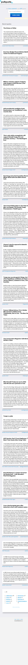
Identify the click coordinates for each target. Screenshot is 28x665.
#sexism (4, 304)
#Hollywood (12, 432)
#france (7, 238)
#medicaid (11, 75)
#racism (3, 46)
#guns (14, 499)
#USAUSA (4, 75)
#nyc (7, 410)
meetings (8, 599)
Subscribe (16, 15)
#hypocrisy (13, 271)
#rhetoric (14, 238)
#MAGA (9, 46)
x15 (9, 601)
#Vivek (6, 129)
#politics (4, 238)
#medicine (4, 332)
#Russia (3, 566)
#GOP (7, 46)
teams (7, 603)
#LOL (3, 466)
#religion (11, 169)
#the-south (11, 536)
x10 (8, 603)
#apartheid (15, 536)
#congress (16, 75)
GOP (21, 8)
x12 (8, 597)
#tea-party (16, 466)
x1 (9, 599)
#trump (7, 102)
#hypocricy (10, 566)
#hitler (12, 46)
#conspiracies (8, 271)
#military (14, 102)
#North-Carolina (8, 466)
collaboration (9, 595)
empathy (8, 601)
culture (7, 597)
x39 (10, 595)
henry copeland (12, 8)
